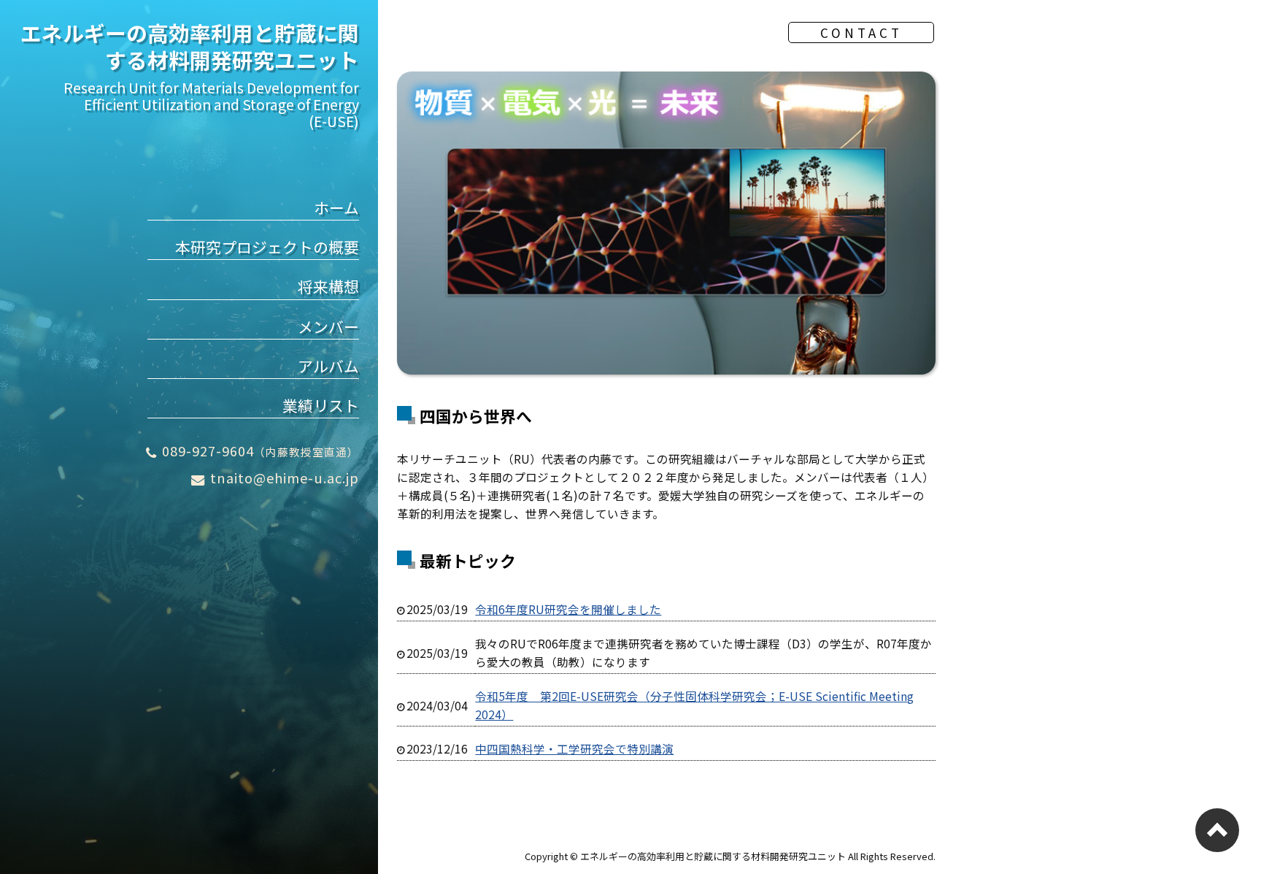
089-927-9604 (260, 450)
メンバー (328, 326)
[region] (666, 223)
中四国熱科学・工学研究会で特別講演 (574, 748)
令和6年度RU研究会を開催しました (568, 609)
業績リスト (320, 405)
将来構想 (328, 286)
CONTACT (861, 32)
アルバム (328, 366)
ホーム (336, 207)
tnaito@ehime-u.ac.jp (284, 477)
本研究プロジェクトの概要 (267, 247)
